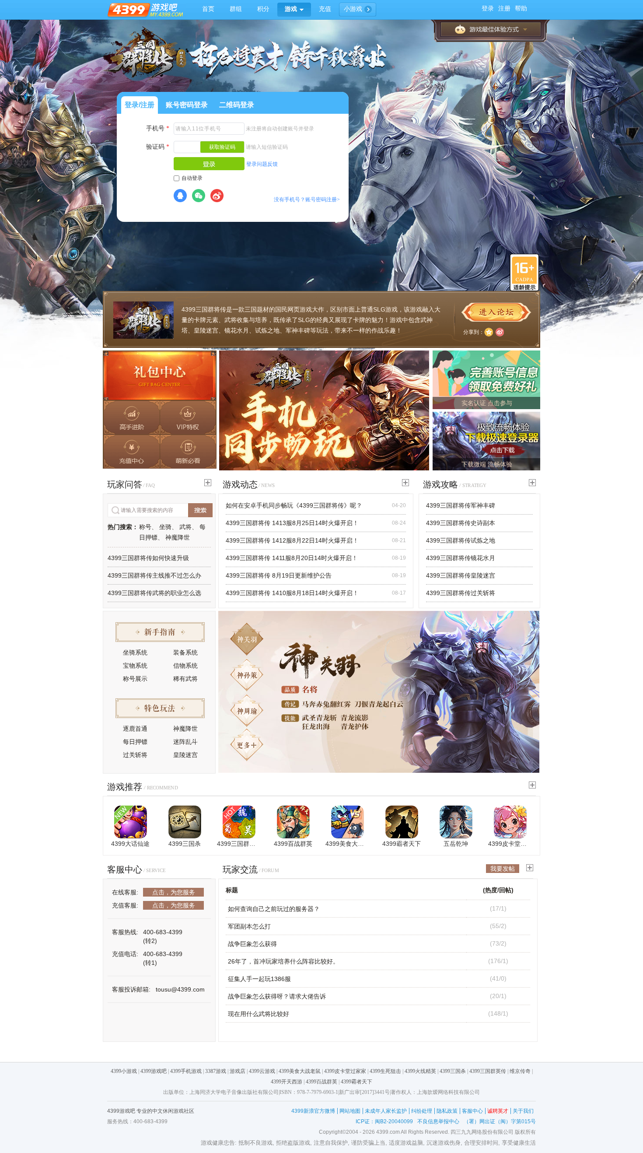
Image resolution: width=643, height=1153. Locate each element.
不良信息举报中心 (438, 1121)
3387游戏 (215, 1071)
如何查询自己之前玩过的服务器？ (274, 908)
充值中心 (131, 452)
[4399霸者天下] (401, 822)
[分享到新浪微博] (499, 332)
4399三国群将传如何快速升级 (148, 557)
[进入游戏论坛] (496, 312)
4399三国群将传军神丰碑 (460, 505)
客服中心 (472, 1111)
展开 (490, 29)
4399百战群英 (293, 843)
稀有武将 (185, 678)
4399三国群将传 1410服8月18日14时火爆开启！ (292, 592)
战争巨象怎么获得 (252, 943)
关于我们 (523, 1111)
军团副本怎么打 (249, 926)
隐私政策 (447, 1111)
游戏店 (237, 1071)
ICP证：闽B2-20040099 (384, 1121)
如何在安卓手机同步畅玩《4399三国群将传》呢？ (294, 505)
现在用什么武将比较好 (258, 1013)
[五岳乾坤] (456, 822)
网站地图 (349, 1111)
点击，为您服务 (173, 892)
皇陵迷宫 (185, 754)
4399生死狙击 (385, 1071)
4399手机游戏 (186, 1071)
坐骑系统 (135, 652)
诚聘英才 (497, 1111)
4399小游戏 (124, 1071)
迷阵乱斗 (185, 741)
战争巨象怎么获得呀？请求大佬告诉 (277, 996)
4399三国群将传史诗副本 (460, 522)
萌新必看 (188, 452)
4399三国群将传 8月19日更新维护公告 (279, 575)
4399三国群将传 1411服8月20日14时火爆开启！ (292, 557)
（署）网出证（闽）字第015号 (500, 1121)
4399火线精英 (420, 1071)
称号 (145, 526)
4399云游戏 (262, 1071)
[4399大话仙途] (130, 822)
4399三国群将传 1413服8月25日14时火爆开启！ (292, 522)
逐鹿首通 (135, 728)
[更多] (207, 482)
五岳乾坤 (456, 843)
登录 (488, 8)
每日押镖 (135, 741)
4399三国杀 (184, 843)
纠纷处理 (421, 1111)
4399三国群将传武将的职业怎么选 (154, 592)
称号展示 (135, 678)
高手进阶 (131, 417)
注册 (504, 8)
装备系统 (185, 652)
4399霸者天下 (401, 843)
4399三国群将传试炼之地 (460, 540)
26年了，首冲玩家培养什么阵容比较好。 (283, 961)
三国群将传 (211, 309)
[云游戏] (324, 410)
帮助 (521, 8)
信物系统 (185, 665)
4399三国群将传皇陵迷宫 (460, 575)
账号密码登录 (187, 105)
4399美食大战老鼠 (347, 843)
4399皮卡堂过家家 (510, 843)
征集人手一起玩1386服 (259, 978)
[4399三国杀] (184, 822)
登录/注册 (139, 105)
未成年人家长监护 (386, 1111)
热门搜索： (123, 526)
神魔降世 (177, 537)
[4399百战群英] (293, 822)
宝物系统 (135, 665)
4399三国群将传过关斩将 (460, 592)
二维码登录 (236, 105)
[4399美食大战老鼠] (347, 822)
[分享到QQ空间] (488, 332)
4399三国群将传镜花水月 (460, 557)
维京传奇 (520, 1071)
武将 (185, 526)
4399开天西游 (286, 1082)
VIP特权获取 (188, 417)
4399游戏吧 (153, 1071)
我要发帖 (502, 868)
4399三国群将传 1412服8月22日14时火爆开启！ (292, 540)
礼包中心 (160, 375)
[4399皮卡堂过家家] (510, 822)
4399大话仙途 (130, 843)
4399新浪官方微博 (313, 1111)
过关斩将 (135, 754)
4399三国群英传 (239, 843)
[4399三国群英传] (239, 822)
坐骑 (165, 526)
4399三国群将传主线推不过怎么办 (154, 575)
